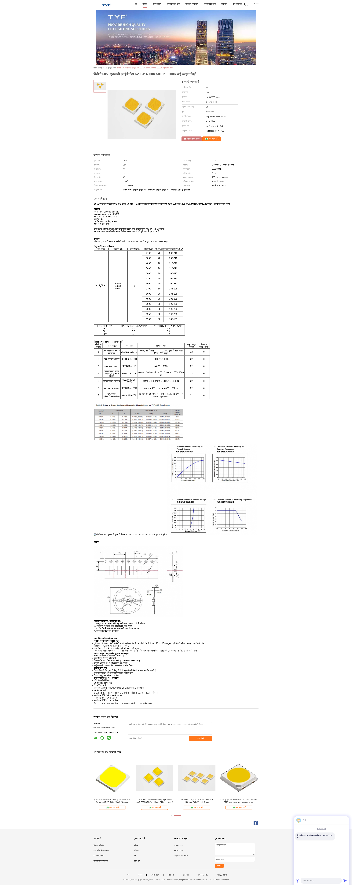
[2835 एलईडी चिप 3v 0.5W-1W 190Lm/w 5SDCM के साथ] (196, 777)
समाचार (224, 4)
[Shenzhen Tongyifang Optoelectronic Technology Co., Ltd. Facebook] (256, 823)
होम (128, 875)
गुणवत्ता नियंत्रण (191, 4)
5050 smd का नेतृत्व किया (108, 703)
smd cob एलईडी (128, 703)
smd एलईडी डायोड (145, 703)
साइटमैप (186, 875)
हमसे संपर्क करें (210, 4)
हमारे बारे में (157, 4)
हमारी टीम (137, 861)
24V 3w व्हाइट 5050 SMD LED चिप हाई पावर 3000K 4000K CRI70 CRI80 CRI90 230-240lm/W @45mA (154, 801)
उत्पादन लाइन (178, 845)
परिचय (136, 845)
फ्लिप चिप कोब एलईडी (101, 861)
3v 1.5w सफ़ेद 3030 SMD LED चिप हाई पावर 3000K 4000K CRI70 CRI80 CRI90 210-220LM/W (112, 801)
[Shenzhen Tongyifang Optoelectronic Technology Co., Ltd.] (107, 5)
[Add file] (297, 881)
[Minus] (345, 820)
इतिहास (136, 850)
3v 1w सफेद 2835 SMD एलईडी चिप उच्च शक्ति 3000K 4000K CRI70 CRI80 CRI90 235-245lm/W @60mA (238, 801)
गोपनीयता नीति (203, 875)
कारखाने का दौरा (173, 4)
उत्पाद (145, 4)
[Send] (345, 881)
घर (136, 4)
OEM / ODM (179, 850)
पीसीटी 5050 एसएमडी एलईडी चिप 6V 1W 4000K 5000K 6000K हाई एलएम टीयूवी (145, 68)
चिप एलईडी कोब (99, 845)
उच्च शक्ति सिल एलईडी (101, 850)
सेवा (135, 856)
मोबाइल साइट (222, 875)
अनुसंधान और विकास (181, 856)
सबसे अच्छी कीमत (193, 139)
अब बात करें (237, 4)
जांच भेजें (200, 738)
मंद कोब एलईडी (99, 856)
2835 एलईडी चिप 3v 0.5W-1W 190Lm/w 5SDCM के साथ (196, 801)
